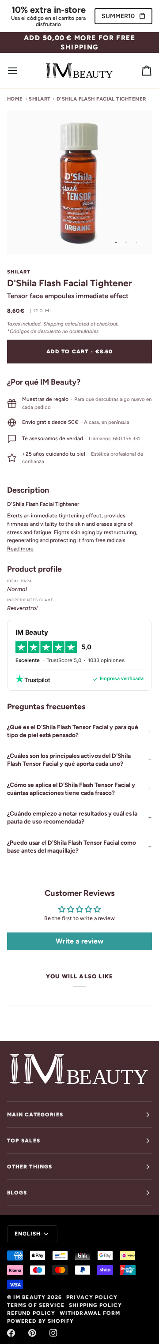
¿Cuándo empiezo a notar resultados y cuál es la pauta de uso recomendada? (72, 817)
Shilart (18, 272)
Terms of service (35, 1305)
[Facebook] (11, 1333)
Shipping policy (95, 1305)
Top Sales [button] (23, 1141)
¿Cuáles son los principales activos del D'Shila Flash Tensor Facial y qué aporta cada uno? (69, 759)
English (28, 1234)
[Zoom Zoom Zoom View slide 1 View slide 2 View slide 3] (79, 182)
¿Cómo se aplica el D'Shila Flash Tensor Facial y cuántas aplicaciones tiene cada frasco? (71, 788)
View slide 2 (126, 242)
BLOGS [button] (17, 1193)
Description (28, 489)
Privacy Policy (91, 1297)
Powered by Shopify (40, 1321)
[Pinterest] (32, 1333)
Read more (20, 548)
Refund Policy (31, 1313)
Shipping (53, 324)
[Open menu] (20, 70)
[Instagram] (53, 1333)
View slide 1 (116, 242)
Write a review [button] (79, 941)
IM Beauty (29, 1297)
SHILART (39, 99)
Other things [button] (29, 1167)
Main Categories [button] (35, 1115)
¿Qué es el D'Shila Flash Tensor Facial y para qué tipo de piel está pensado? (72, 730)
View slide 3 (136, 242)
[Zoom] (23, 238)
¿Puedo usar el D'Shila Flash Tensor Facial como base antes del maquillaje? (71, 846)
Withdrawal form (90, 1313)
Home (15, 99)
